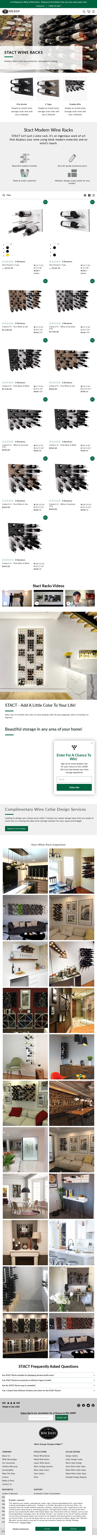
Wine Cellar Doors (42, 1470)
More (36, 1477)
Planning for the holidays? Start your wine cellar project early (64, 2)
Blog (4, 1511)
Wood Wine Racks (42, 1455)
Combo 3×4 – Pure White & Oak (15, 326)
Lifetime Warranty (10, 1466)
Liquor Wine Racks (42, 1463)
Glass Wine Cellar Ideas (76, 1466)
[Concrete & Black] (7, 251)
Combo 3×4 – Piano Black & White (15, 386)
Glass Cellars (39, 1473)
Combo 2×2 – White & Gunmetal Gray (62, 505)
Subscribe (26, 1412)
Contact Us (7, 1484)
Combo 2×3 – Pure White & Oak (62, 386)
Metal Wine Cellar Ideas (76, 1470)
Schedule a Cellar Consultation (47, 1493)
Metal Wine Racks (41, 1459)
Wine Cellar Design (74, 1463)
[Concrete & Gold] (7, 255)
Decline (74, 1529)
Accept (47, 1529)
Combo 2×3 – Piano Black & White (62, 445)
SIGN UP (62, 1417)
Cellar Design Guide (74, 1459)
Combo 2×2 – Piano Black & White (15, 563)
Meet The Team (8, 1473)
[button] (84, 11)
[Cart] (88, 11)
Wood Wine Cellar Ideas (76, 1473)
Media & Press (8, 1480)
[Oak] (54, 251)
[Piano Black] (7, 247)
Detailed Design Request (76, 1477)
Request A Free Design (16, 828)
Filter (8, 195)
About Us (6, 1455)
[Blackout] (7, 244)
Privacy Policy (25, 1522)
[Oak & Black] (54, 255)
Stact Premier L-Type (57, 265)
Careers (5, 1477)
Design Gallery (72, 1455)
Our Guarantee (8, 1463)
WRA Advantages (9, 1459)
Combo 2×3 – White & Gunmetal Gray (15, 446)
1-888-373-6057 (54, 6)
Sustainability (8, 1470)
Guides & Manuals (10, 1493)
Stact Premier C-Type (10, 265)
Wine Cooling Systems (43, 1466)
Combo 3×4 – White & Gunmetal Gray (62, 327)
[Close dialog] (91, 743)
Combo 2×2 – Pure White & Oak (15, 504)
